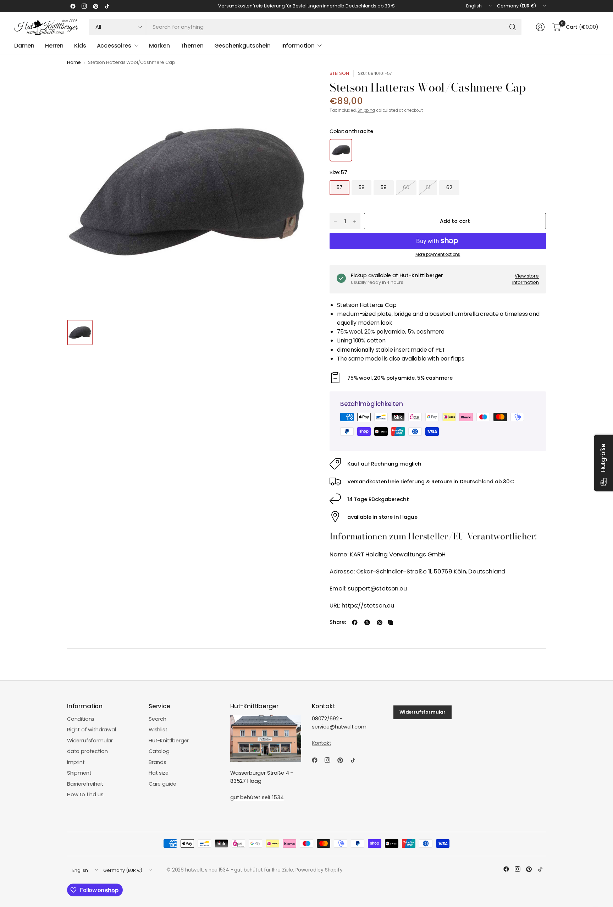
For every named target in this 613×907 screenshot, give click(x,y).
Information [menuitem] (298, 46)
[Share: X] (367, 622)
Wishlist (158, 729)
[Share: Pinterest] (379, 622)
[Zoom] (298, 83)
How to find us (85, 794)
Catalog (159, 751)
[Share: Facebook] (354, 622)
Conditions (80, 718)
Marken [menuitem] (159, 46)
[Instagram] (84, 6)
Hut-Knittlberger (169, 740)
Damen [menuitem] (24, 46)
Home (74, 62)
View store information (525, 279)
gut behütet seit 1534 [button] (256, 797)
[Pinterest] (95, 6)
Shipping (366, 110)
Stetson (339, 73)
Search (157, 718)
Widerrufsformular (90, 740)
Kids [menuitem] (80, 46)
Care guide (162, 783)
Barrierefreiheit (85, 783)
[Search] (512, 27)
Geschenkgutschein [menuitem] (242, 46)
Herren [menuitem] (54, 46)
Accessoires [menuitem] (114, 46)
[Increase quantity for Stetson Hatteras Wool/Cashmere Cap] (354, 221)
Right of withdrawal (91, 729)
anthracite (341, 150)
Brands (157, 762)
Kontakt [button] (321, 743)
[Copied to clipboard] (390, 622)
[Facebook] (72, 6)
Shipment (79, 772)
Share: (338, 622)
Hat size (159, 772)
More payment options (437, 254)
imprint (76, 762)
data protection (87, 751)
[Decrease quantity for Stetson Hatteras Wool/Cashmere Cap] (335, 221)
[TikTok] (106, 6)
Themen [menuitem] (192, 46)
